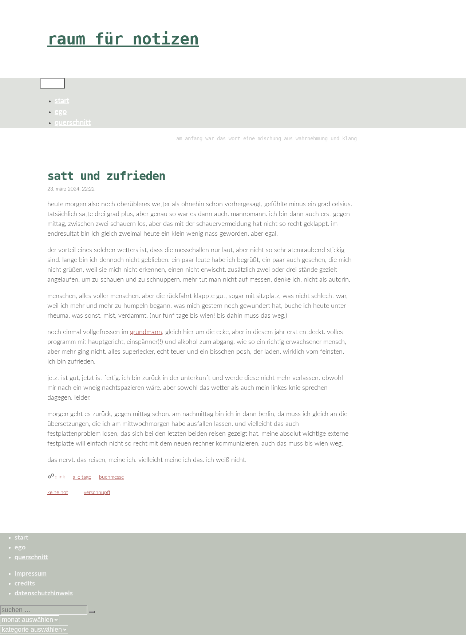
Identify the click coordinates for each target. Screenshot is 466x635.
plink (60, 476)
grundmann (146, 332)
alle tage (82, 477)
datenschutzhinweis (44, 593)
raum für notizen (123, 39)
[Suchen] (92, 612)
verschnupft (97, 492)
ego (61, 111)
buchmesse (111, 477)
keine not (57, 492)
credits (25, 583)
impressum (31, 574)
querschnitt (73, 122)
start (62, 101)
